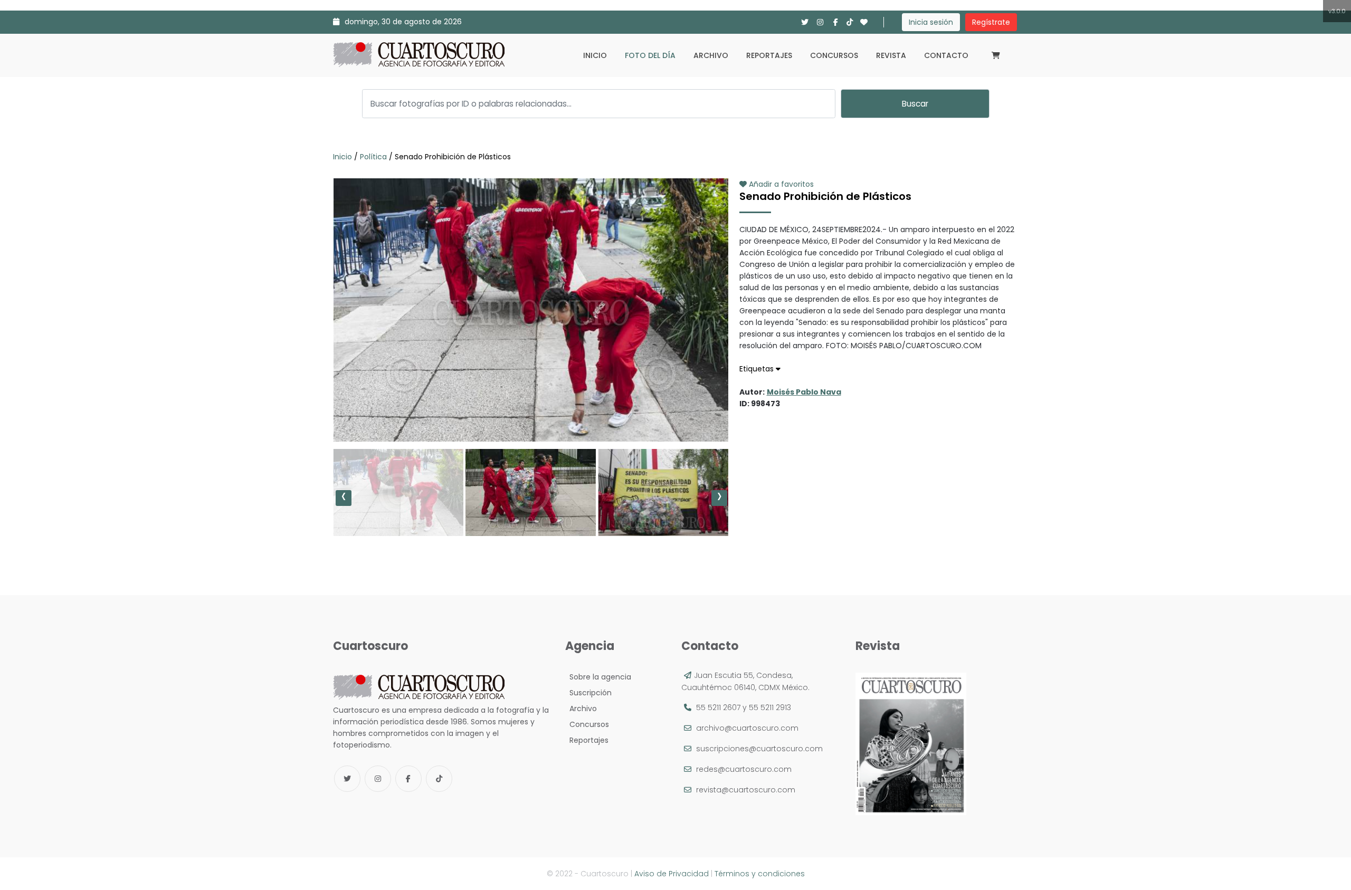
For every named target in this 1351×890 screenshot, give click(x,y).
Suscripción (588, 692)
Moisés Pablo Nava (804, 392)
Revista (891, 55)
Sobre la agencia (598, 677)
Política (373, 156)
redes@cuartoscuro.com (744, 769)
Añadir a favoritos (780, 184)
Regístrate (991, 22)
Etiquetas (757, 368)
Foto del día (650, 55)
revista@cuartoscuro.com (745, 789)
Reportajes (769, 55)
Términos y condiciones (760, 873)
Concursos (834, 55)
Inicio (595, 55)
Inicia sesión (931, 22)
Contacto (946, 55)
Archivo (710, 55)
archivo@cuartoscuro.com (747, 728)
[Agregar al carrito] (530, 410)
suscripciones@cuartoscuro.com (759, 748)
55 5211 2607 (718, 707)
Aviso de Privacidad (671, 873)
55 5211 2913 (770, 707)
